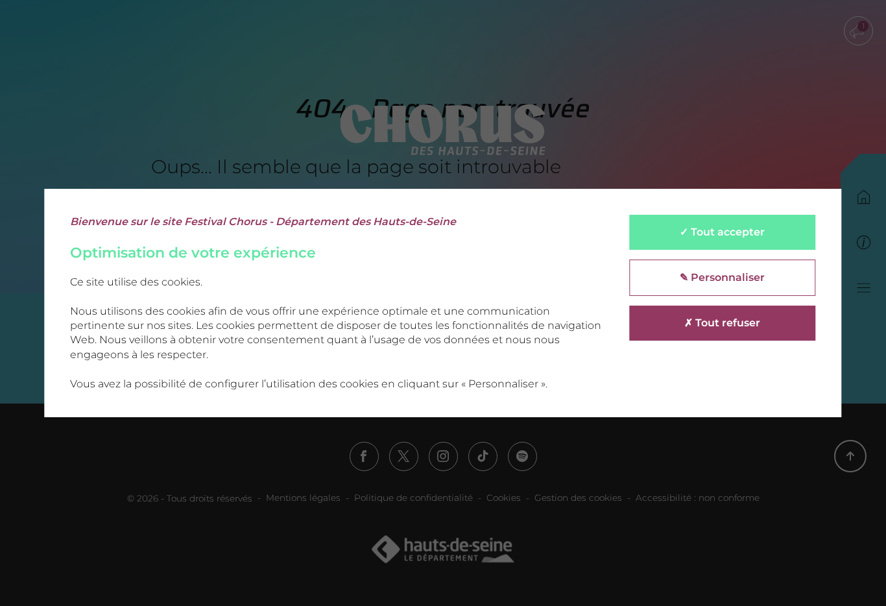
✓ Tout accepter (722, 232)
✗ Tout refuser (722, 323)
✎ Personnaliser (722, 277)
